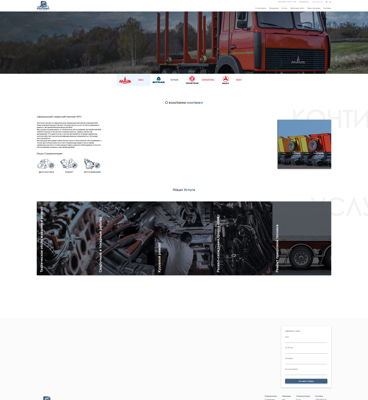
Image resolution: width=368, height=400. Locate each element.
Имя (287, 337)
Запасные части (297, 8)
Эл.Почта (289, 348)
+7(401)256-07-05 (317, 2)
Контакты (327, 8)
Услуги (284, 8)
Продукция (273, 8)
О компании (260, 8)
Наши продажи (314, 8)
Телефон (289, 358)
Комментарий (291, 369)
